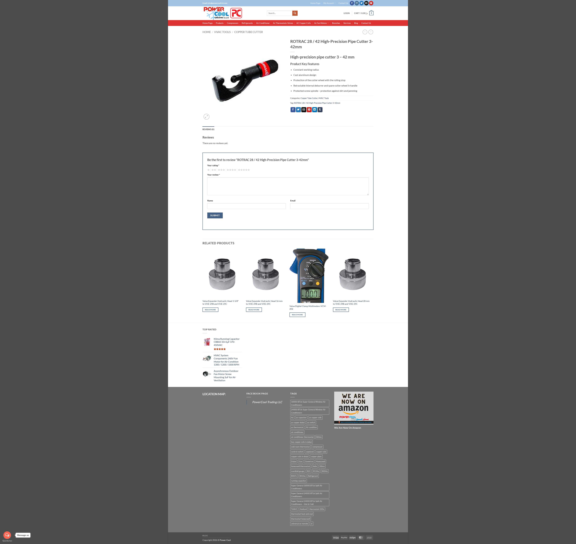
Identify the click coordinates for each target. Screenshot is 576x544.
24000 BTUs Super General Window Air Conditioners (308, 411)
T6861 (294, 509)
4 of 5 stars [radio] (231, 170)
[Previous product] (370, 32)
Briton (319, 437)
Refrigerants (247, 23)
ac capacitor (301, 417)
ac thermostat (297, 427)
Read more (210, 310)
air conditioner (297, 432)
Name (210, 200)
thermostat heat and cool (302, 514)
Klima (322, 466)
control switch (297, 451)
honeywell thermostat (300, 466)
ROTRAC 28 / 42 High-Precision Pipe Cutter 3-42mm (317, 103)
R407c (294, 476)
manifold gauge (297, 471)
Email (293, 200)
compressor (317, 447)
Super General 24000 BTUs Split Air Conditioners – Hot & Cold (306, 502)
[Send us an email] (366, 3)
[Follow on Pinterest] (371, 3)
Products (220, 23)
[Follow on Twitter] (361, 3)
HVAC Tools (222, 32)
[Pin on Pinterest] (309, 109)
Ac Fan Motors (320, 23)
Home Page (315, 3)
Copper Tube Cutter (248, 32)
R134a (316, 471)
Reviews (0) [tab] (208, 129)
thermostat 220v (316, 509)
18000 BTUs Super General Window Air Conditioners (308, 403)
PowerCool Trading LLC (267, 402)
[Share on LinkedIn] (314, 109)
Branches (336, 23)
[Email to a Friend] (303, 109)
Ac (292, 417)
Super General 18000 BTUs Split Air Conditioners (306, 487)
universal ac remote (299, 523)
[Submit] (294, 13)
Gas (300, 461)
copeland (310, 451)
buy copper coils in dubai (301, 442)
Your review (213, 174)
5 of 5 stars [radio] (243, 170)
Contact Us (343, 3)
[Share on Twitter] (298, 109)
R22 (308, 471)
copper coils (321, 451)
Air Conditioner (263, 23)
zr (311, 523)
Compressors (232, 23)
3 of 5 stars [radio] (221, 170)
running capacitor (298, 481)
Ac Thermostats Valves (283, 23)
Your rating (213, 165)
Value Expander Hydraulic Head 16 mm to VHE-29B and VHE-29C (264, 302)
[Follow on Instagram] (357, 3)
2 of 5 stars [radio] (213, 170)
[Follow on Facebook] (352, 3)
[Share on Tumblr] (320, 109)
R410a (302, 476)
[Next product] (365, 32)
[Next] (373, 285)
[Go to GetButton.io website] (7, 541)
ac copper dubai (297, 422)
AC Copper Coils (303, 23)
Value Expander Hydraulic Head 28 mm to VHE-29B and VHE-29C (351, 302)
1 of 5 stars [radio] (208, 170)
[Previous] (202, 285)
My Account (328, 3)
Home (206, 32)
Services (347, 23)
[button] (347, 13)
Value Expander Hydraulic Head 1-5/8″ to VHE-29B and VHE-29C (220, 302)
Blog (356, 23)
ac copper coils (315, 417)
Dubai (293, 461)
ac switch (311, 422)
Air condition (311, 427)
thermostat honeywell (300, 519)
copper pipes (316, 456)
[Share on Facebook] (293, 109)
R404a (325, 471)
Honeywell (320, 461)
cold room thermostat (300, 447)
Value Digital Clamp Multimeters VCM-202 (308, 307)
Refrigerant (313, 476)
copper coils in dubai (299, 456)
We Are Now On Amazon (347, 427)
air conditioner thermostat (302, 437)
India (315, 466)
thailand (303, 509)
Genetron (309, 461)
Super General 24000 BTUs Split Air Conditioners (306, 495)
